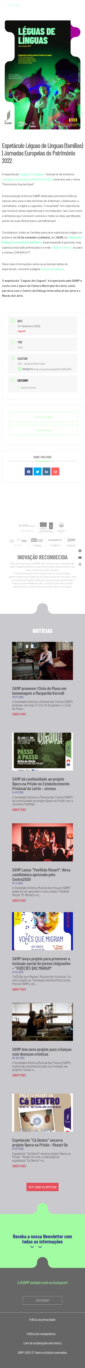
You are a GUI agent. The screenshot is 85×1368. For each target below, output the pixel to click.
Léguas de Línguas (52, 269)
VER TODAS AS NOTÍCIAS (42, 1187)
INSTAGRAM (42, 1300)
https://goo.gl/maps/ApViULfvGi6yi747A (52, 369)
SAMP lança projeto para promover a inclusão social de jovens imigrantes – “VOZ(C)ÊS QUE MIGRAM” (41, 963)
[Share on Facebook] (29, 471)
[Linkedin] (46, 471)
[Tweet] (38, 471)
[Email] (55, 471)
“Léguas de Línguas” (32, 174)
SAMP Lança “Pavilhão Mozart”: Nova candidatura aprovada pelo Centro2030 (41, 874)
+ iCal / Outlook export (43, 430)
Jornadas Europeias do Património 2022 (27, 179)
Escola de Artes (28, 387)
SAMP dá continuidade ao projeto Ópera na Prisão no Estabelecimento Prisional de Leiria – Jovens (41, 783)
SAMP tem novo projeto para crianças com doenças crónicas (42, 1051)
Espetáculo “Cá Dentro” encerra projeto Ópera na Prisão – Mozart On (40, 1142)
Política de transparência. (42, 1334)
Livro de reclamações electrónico (42, 1343)
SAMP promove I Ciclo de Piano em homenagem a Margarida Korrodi (39, 691)
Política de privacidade (42, 1319)
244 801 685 (14, 5)
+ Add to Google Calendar (43, 417)
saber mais (19, 714)
